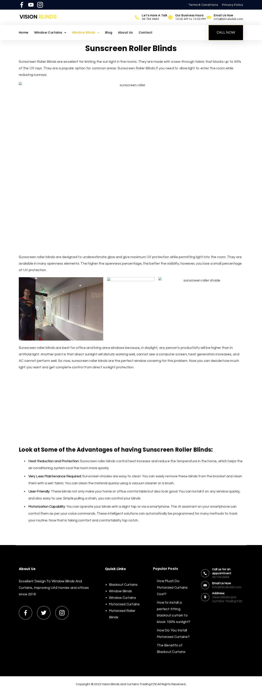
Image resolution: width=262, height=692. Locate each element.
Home (23, 32)
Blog (108, 32)
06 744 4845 (150, 19)
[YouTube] (31, 5)
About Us (125, 32)
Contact (145, 32)
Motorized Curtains (124, 604)
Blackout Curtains (123, 584)
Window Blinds (84, 32)
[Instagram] (40, 5)
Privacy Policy (232, 4)
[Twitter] (43, 612)
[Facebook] (22, 5)
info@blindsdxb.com (228, 19)
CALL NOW (226, 32)
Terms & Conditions (203, 4)
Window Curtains (48, 32)
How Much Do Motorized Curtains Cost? (172, 587)
